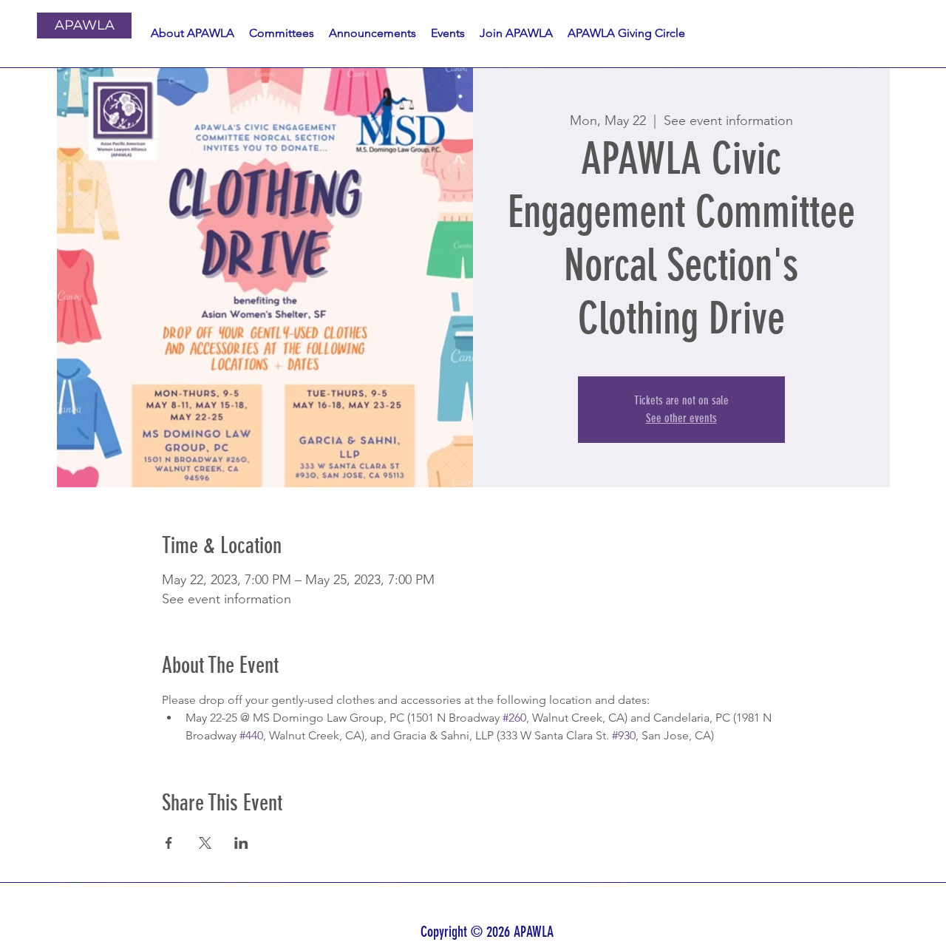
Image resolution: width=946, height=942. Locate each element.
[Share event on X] (205, 843)
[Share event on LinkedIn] (241, 843)
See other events (681, 418)
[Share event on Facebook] (169, 843)
